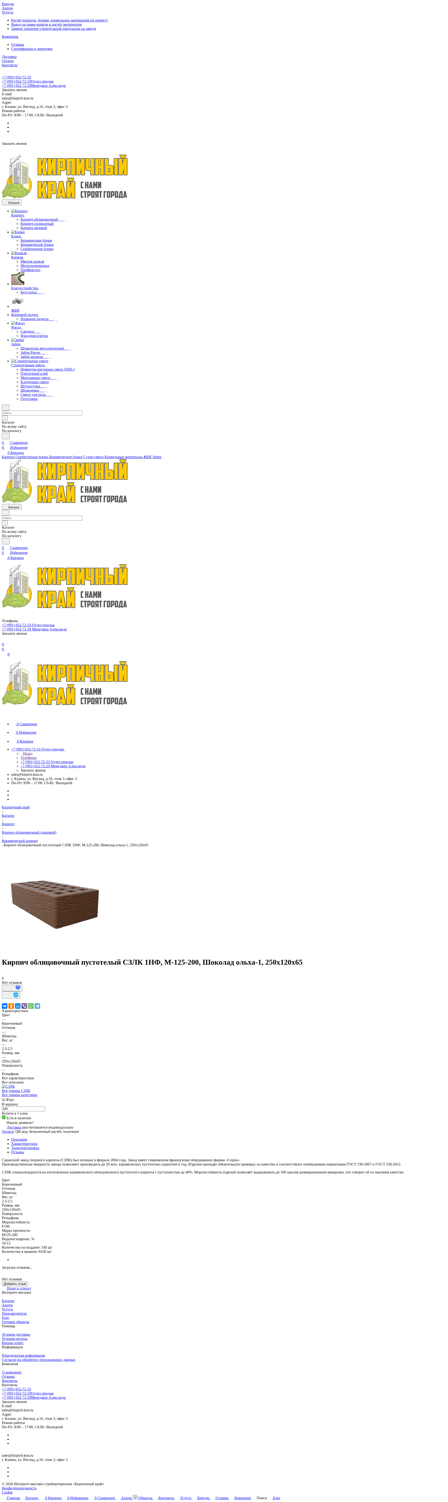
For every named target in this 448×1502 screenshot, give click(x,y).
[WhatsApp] (31, 1006)
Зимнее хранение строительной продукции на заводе (53, 29)
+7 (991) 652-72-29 (34, 86)
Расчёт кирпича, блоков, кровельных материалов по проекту (59, 20)
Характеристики (24, 1144)
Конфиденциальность (19, 1488)
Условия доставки (16, 1334)
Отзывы (17, 44)
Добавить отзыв (15, 1284)
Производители (14, 1313)
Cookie (7, 1492)
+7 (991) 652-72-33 (16, 77)
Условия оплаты (15, 1339)
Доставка (14, 1127)
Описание (19, 1139)
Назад (27, 753)
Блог (5, 1318)
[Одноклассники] (11, 1006)
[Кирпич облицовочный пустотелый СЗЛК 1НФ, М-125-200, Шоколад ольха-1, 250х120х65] (55, 951)
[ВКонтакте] (4, 1006)
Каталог (8, 1301)
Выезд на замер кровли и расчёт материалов (46, 24)
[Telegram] (37, 1006)
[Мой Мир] (18, 1006)
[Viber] (24, 1006)
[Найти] (6, 436)
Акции (7, 1305)
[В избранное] (12, 988)
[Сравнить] (11, 995)
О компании (11, 1372)
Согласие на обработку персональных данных (38, 1360)
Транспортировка (25, 1148)
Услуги (7, 1309)
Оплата (8, 1132)
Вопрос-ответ (13, 1343)
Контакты (10, 1381)
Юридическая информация (23, 1355)
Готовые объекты (15, 1322)
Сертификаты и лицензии (31, 49)
